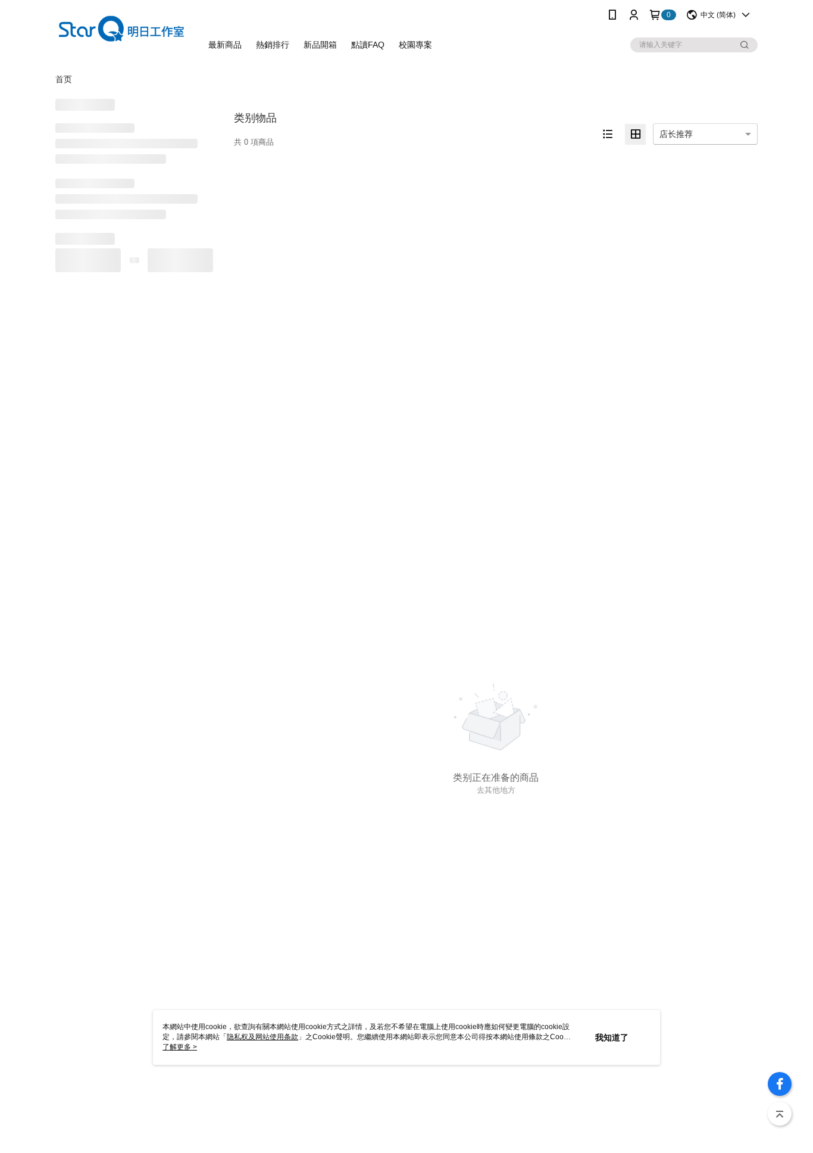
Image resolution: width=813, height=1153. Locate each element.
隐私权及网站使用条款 (262, 1037)
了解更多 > (179, 1047)
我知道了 (611, 1037)
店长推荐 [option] (676, 134)
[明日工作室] (121, 31)
